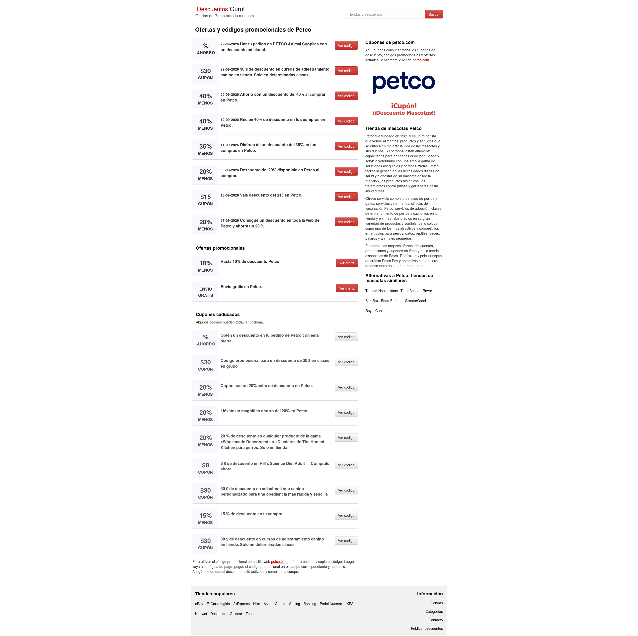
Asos (267, 603)
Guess (280, 603)
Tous (249, 613)
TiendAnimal (410, 290)
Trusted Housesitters (381, 290)
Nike (256, 603)
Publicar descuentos (427, 628)
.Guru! (220, 8)
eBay (199, 603)
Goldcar (236, 613)
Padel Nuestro (331, 603)
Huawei (201, 613)
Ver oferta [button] (347, 262)
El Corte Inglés (218, 603)
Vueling (294, 603)
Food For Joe (391, 300)
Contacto (436, 619)
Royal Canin (375, 310)
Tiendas (436, 602)
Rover (427, 290)
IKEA (349, 603)
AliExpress (241, 603)
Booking (310, 603)
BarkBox (372, 300)
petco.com (279, 561)
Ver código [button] (346, 45)
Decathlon (218, 613)
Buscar (434, 14)
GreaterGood (415, 300)
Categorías (434, 611)
